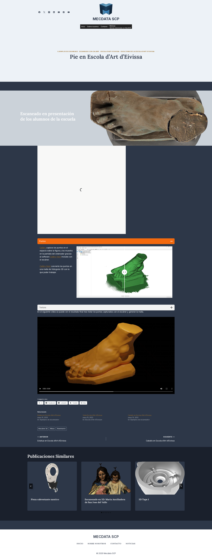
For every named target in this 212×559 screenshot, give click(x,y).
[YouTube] (68, 12)
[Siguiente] (181, 486)
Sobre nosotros (93, 26)
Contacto (104, 26)
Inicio (83, 26)
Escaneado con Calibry (89, 51)
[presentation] (52, 478)
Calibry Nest (55, 257)
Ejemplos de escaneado (68, 51)
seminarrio (61, 429)
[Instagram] (49, 12)
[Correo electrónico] (59, 12)
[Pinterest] (64, 12)
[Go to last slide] (31, 486)
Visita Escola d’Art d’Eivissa (92, 415)
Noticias (130, 543)
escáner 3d (42, 429)
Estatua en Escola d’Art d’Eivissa (49, 415)
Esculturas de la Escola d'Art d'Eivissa (137, 51)
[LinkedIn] (54, 12)
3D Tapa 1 (144, 499)
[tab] (101, 512)
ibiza (52, 429)
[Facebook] (39, 12)
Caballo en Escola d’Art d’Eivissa (139, 415)
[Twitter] (44, 12)
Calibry (43, 248)
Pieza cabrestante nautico (45, 499)
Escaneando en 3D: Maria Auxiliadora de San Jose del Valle (105, 501)
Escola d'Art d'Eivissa (109, 51)
